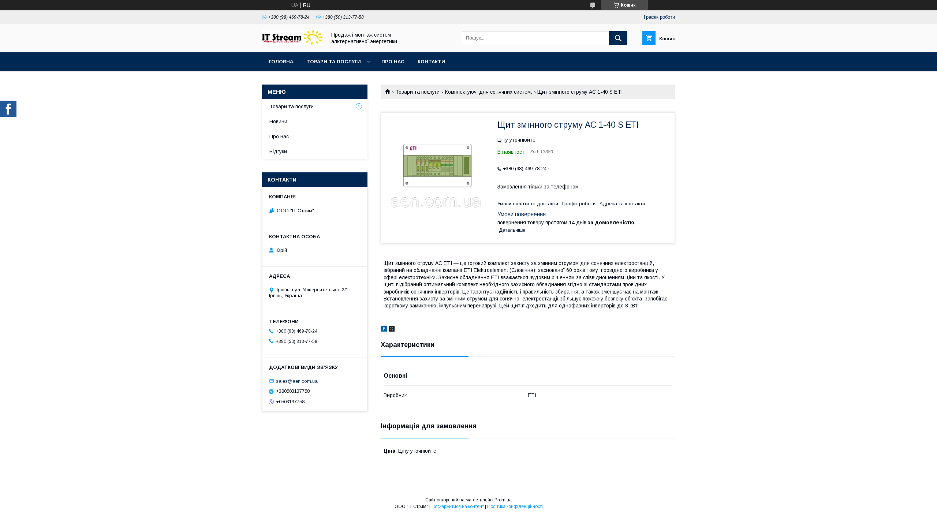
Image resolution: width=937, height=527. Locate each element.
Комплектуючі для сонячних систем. (488, 92)
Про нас (392, 61)
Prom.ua (503, 499)
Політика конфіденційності (515, 506)
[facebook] (384, 330)
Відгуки (278, 151)
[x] (392, 330)
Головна (281, 61)
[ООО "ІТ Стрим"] (292, 43)
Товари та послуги (333, 61)
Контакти (431, 61)
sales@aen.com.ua (297, 381)
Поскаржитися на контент (458, 506)
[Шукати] (618, 38)
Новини (278, 121)
